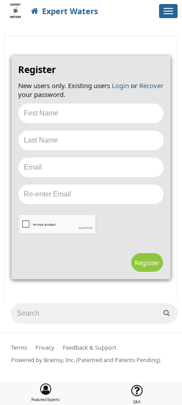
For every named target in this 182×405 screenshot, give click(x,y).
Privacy (44, 347)
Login (120, 85)
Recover (151, 85)
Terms (19, 347)
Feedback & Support (90, 347)
